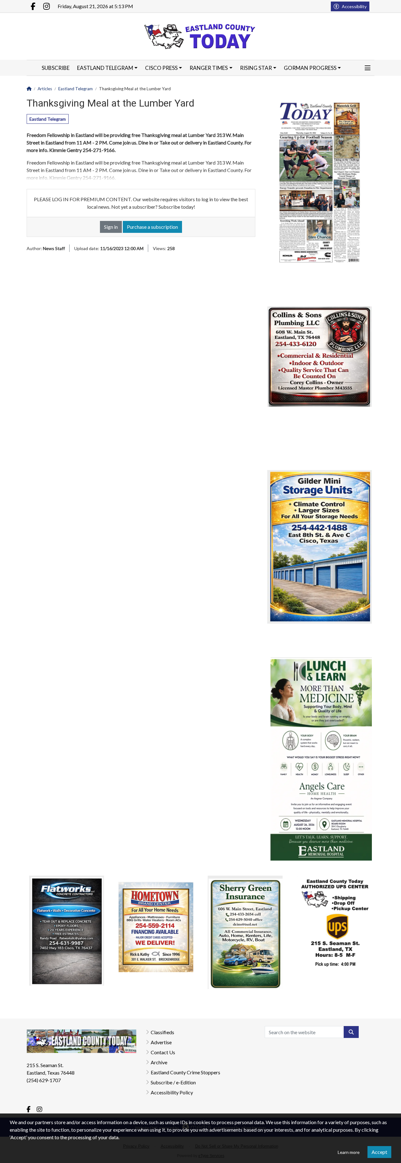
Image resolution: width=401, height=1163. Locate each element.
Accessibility (354, 6)
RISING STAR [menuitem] (256, 68)
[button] (367, 68)
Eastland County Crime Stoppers (185, 1072)
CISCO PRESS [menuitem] (161, 68)
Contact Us (163, 1052)
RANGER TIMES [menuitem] (209, 68)
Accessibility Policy (172, 1092)
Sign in (111, 227)
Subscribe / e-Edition (173, 1082)
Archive (159, 1062)
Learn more (349, 1152)
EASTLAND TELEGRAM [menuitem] (105, 68)
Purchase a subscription (152, 227)
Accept (379, 1152)
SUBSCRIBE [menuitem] (56, 68)
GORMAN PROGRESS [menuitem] (310, 68)
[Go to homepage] (200, 36)
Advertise (161, 1042)
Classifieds (162, 1032)
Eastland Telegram (47, 119)
